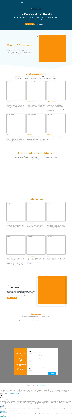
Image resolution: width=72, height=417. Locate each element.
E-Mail (30, 360)
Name (30, 353)
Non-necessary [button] (3, 411)
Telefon (30, 363)
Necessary (3, 406)
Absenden (52, 373)
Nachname (41, 358)
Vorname (40, 355)
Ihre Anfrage (31, 368)
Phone (30, 370)
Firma (30, 351)
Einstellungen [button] (11, 393)
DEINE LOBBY (42, 385)
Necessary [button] (2, 405)
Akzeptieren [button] (17, 393)
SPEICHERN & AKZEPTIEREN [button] (5, 416)
